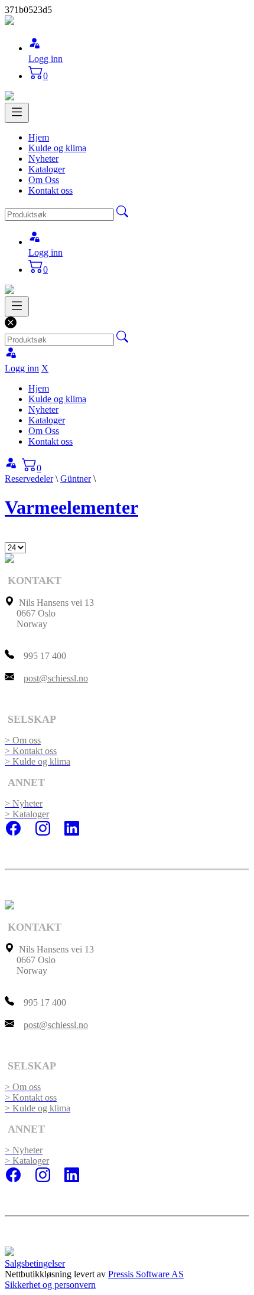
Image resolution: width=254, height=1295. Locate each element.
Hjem (38, 137)
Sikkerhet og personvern (50, 1285)
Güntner (75, 479)
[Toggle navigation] (17, 113)
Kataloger (46, 169)
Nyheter (43, 159)
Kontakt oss (50, 190)
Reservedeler (29, 479)
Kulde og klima (57, 148)
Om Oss (43, 180)
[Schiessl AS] (9, 22)
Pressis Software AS (146, 1274)
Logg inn (45, 59)
